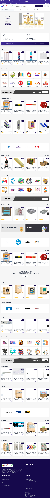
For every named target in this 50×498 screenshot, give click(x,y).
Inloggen (27, 468)
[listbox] (25, 20)
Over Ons (3, 482)
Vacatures (3, 483)
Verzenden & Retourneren (6, 485)
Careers (42, 43)
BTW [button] (47, 3)
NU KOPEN (7, 24)
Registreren (27, 466)
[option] (25, 20)
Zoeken (39, 6)
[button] (34, 6)
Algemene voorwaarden (5, 479)
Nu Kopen (45, 92)
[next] (48, 58)
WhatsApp (28, 489)
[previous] (2, 58)
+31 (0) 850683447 (30, 488)
